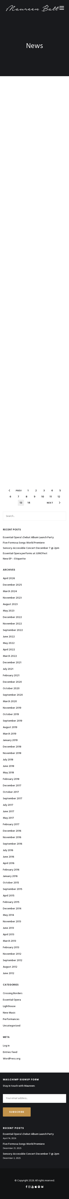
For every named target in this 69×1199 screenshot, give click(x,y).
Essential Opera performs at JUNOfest (25, 554)
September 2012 (12, 960)
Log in (6, 1046)
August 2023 (10, 604)
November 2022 (12, 624)
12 (59, 497)
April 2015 (8, 896)
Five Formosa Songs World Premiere (24, 543)
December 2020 (12, 682)
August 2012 (10, 967)
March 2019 (9, 734)
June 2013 (8, 928)
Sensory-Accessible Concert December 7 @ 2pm (31, 548)
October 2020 (11, 688)
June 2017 (8, 811)
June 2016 (8, 857)
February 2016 (11, 870)
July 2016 (8, 850)
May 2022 (9, 643)
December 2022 (12, 617)
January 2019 (10, 740)
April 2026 (9, 578)
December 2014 (12, 908)
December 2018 (12, 747)
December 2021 (12, 662)
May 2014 (8, 915)
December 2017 (12, 785)
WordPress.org (11, 1059)
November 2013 (12, 921)
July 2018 (8, 760)
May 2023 (8, 611)
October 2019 (11, 714)
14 (28, 503)
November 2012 (12, 954)
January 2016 (10, 876)
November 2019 (12, 708)
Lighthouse (9, 1006)
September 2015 (12, 889)
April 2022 (9, 649)
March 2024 (10, 591)
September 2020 (13, 695)
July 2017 (8, 805)
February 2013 (11, 947)
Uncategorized (11, 1026)
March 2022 (10, 656)
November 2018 (12, 753)
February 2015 (11, 902)
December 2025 (12, 585)
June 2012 (8, 973)
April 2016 (8, 863)
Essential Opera (12, 1000)
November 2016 (12, 837)
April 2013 (8, 934)
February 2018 (11, 779)
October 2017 (11, 792)
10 (42, 497)
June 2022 (9, 637)
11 (50, 497)
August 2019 (10, 727)
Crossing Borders (12, 993)
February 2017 (11, 824)
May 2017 (8, 818)
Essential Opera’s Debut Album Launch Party (28, 538)
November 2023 (12, 598)
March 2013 (9, 941)
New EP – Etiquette (14, 559)
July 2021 (8, 669)
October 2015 (11, 883)
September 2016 (12, 844)
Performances (11, 1019)
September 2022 (13, 630)
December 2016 (12, 831)
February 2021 (11, 675)
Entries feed (10, 1052)
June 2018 (8, 766)
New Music (9, 1013)
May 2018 (8, 773)
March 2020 (10, 701)
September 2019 (12, 721)
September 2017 (12, 798)
